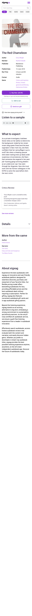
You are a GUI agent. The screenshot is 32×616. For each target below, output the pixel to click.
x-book (27, 12)
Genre (21, 12)
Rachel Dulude (20, 61)
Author (16, 12)
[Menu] (28, 2)
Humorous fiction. (22, 87)
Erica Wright (20, 58)
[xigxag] (6, 2)
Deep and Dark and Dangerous (11, 251)
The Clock (5, 248)
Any (4, 12)
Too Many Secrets (7, 253)
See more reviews (8, 213)
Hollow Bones (6, 242)
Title (10, 12)
